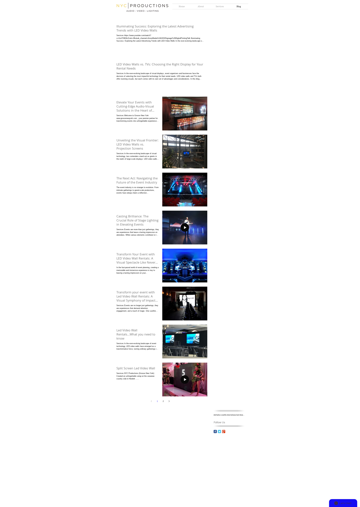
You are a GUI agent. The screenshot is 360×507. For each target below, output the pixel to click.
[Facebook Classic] (215, 431)
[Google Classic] (223, 431)
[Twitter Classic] (219, 431)
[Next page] (169, 401)
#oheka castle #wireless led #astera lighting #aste (229, 415)
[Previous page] (151, 401)
